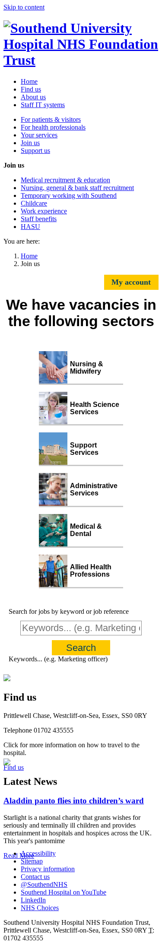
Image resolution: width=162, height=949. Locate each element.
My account (131, 282)
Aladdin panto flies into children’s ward (73, 800)
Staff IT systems (43, 104)
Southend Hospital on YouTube (63, 892)
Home (29, 81)
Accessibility (38, 853)
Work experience (44, 211)
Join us (30, 142)
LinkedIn (33, 900)
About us (33, 97)
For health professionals (53, 127)
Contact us (35, 876)
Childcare (34, 203)
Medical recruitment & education (65, 180)
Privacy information (48, 869)
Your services (39, 135)
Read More (18, 855)
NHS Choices (40, 907)
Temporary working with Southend (69, 195)
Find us (31, 89)
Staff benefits (39, 218)
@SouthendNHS (44, 884)
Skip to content (23, 7)
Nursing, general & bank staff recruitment (77, 187)
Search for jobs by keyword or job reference (69, 611)
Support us (35, 150)
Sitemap (32, 861)
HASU (30, 226)
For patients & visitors (51, 119)
